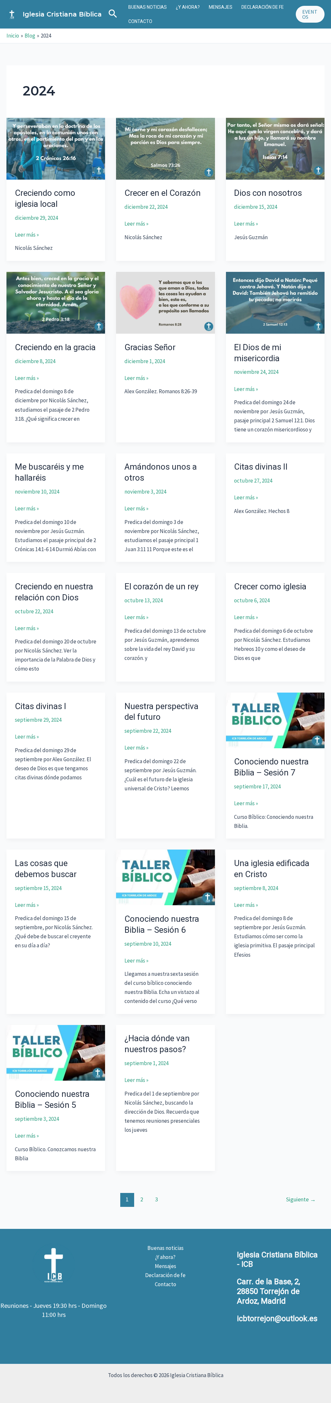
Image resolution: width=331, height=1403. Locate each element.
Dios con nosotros (268, 193)
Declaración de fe (262, 7)
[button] (112, 14)
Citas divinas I (40, 706)
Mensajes (220, 7)
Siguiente (301, 1199)
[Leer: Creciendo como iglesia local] (55, 147)
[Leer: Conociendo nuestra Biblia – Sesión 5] (55, 1052)
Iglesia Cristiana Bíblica (62, 14)
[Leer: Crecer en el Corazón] (165, 147)
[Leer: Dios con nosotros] (275, 147)
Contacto (140, 21)
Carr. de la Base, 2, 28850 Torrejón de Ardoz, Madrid (268, 1291)
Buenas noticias (147, 7)
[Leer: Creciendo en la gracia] (55, 302)
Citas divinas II (261, 467)
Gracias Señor (150, 347)
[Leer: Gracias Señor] (165, 302)
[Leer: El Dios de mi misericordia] (275, 302)
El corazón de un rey (161, 586)
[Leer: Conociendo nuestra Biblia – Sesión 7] (275, 719)
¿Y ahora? (188, 7)
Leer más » (27, 235)
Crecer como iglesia (270, 586)
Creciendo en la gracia (55, 347)
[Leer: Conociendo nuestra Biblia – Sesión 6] (165, 877)
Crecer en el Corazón (162, 193)
